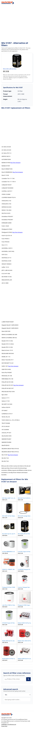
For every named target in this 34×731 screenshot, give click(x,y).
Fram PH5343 (5, 242)
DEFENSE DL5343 (6, 207)
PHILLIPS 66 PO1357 (7, 385)
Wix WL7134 (5, 458)
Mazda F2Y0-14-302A (8, 344)
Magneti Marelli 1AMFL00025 (10, 328)
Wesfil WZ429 (5, 445)
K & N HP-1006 (6, 273)
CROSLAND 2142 (6, 200)
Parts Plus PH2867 (7, 372)
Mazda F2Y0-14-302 (7, 341)
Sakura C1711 (5, 398)
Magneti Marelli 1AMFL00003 (10, 325)
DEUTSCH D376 (6, 213)
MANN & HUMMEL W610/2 (9, 337)
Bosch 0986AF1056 (7, 169)
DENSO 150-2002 (6, 210)
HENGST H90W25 (6, 264)
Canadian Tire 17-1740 (8, 178)
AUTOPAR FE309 (6, 159)
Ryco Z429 (4, 394)
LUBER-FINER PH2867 (8, 322)
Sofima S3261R (6, 407)
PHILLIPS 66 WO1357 (8, 388)
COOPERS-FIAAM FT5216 (9, 197)
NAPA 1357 (5, 366)
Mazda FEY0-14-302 (7, 347)
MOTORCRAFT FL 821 (8, 363)
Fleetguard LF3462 (7, 229)
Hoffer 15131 (5, 267)
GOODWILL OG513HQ (8, 251)
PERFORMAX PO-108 (7, 379)
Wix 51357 (5, 455)
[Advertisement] (17, 23)
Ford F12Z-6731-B (7, 235)
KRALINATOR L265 (7, 280)
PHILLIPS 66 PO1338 (7, 382)
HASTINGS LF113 (6, 257)
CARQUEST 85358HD (7, 188)
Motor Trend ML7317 (7, 360)
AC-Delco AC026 (6, 147)
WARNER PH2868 (6, 442)
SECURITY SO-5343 (7, 404)
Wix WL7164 (5, 461)
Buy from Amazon (15, 162)
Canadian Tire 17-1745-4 (9, 181)
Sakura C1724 (5, 401)
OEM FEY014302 (6, 369)
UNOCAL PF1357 (6, 432)
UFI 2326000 (5, 429)
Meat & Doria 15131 (7, 350)
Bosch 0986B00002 (7, 172)
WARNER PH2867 (6, 439)
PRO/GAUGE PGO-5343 (8, 391)
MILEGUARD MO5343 (8, 353)
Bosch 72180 (5, 175)
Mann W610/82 (6, 331)
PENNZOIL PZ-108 (7, 375)
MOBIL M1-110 (6, 356)
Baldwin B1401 (6, 166)
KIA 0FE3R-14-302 (7, 276)
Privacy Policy (4, 726)
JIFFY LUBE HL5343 (7, 270)
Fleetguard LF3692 (7, 232)
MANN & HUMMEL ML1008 (9, 334)
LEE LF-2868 (5, 283)
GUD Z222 (4, 254)
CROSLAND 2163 (6, 204)
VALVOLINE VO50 (6, 436)
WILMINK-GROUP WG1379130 (10, 448)
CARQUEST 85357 (7, 185)
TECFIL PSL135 (6, 417)
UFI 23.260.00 (5, 426)
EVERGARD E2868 (6, 223)
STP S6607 (4, 410)
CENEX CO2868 (6, 194)
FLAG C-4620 (5, 226)
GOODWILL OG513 (7, 248)
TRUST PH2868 (6, 423)
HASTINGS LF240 (6, 261)
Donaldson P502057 (7, 216)
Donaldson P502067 (7, 219)
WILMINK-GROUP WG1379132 (10, 451)
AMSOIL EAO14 (6, 156)
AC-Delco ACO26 (6, 150)
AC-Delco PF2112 (6, 153)
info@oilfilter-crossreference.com (8, 724)
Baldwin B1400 (6, 162)
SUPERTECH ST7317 (7, 413)
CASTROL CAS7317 (7, 191)
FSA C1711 (5, 245)
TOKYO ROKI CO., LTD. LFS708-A (11, 420)
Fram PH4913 (5, 238)
